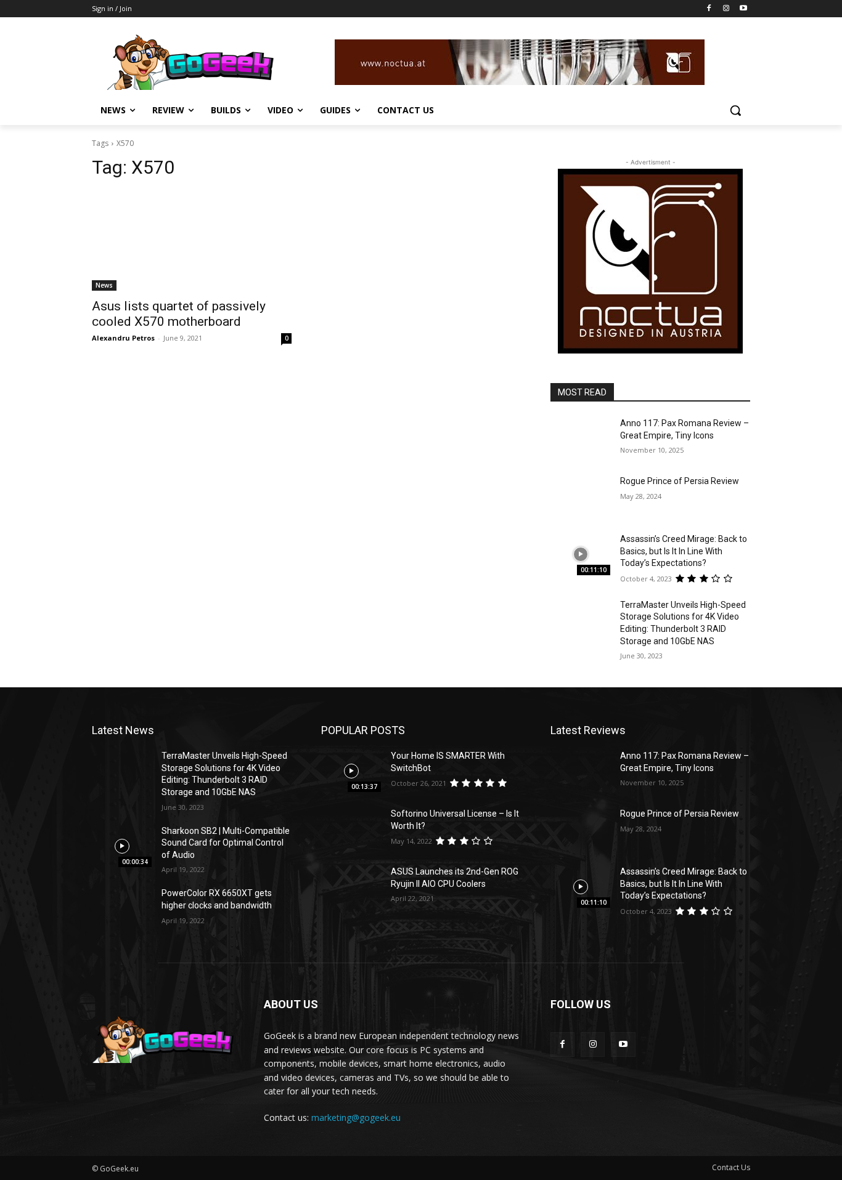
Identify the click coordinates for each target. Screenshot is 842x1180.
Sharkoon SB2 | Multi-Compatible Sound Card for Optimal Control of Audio (225, 843)
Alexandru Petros (123, 337)
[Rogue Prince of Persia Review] (580, 496)
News (104, 285)
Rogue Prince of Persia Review (679, 481)
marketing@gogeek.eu (356, 1117)
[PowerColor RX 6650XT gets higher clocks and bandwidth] (122, 908)
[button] (735, 110)
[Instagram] (726, 9)
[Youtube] (743, 9)
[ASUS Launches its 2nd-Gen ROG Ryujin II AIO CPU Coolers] (351, 887)
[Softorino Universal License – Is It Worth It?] (351, 829)
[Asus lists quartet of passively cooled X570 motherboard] (192, 241)
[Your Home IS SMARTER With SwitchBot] (351, 771)
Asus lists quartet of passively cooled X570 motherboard (179, 314)
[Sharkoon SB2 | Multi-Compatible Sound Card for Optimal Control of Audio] (122, 846)
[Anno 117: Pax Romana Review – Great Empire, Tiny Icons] (580, 438)
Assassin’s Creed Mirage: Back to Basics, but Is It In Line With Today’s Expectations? (683, 551)
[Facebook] (709, 9)
